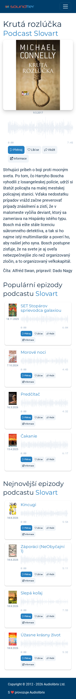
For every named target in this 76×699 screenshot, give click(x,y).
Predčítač (30, 394)
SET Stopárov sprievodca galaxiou (41, 308)
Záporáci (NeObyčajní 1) (42, 549)
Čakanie (29, 436)
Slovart (46, 294)
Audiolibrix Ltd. (54, 684)
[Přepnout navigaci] (65, 6)
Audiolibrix (37, 692)
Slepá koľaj (31, 593)
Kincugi (28, 504)
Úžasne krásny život (41, 634)
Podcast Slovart (30, 33)
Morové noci (33, 352)
